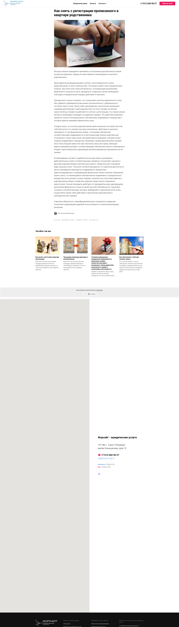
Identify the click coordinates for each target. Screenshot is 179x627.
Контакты (102, 3)
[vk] (99, 474)
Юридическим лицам (99, 620)
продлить (99, 290)
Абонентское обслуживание (100, 623)
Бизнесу (93, 3)
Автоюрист (66, 623)
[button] (167, 3)
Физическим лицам (71, 620)
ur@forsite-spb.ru (106, 458)
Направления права (80, 3)
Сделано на (85, 294)
